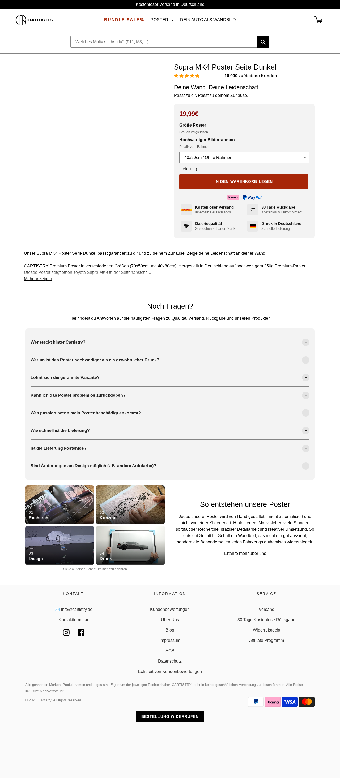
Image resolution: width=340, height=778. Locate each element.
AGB (170, 651)
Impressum (170, 640)
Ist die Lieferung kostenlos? (59, 448)
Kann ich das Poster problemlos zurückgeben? (78, 395)
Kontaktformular (73, 619)
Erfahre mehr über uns (245, 553)
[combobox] (169, 42)
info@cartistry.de (76, 609)
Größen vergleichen (193, 132)
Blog (169, 630)
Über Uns (170, 619)
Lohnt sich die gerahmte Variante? (65, 377)
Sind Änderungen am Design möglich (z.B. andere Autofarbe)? (93, 466)
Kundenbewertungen (170, 609)
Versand (266, 609)
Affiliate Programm (266, 640)
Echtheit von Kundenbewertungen (170, 671)
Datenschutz (170, 661)
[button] (187, 76)
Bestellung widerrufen (170, 716)
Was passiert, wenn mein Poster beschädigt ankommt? (86, 413)
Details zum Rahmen (194, 147)
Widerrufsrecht (266, 630)
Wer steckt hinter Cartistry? (58, 342)
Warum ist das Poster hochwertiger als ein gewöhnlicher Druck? (95, 360)
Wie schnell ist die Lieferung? (60, 430)
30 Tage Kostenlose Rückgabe (266, 619)
